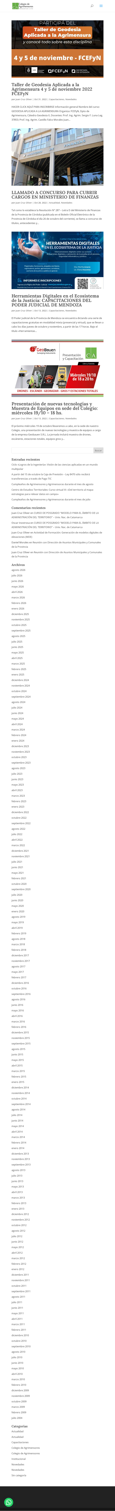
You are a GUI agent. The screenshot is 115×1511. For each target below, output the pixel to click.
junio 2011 (17, 1307)
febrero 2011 (19, 1329)
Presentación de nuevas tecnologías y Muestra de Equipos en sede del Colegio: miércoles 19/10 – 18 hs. (55, 408)
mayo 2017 (18, 972)
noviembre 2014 (21, 1093)
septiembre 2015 (21, 1043)
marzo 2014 (18, 1137)
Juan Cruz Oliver (24, 99)
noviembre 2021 (21, 856)
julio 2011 (17, 1302)
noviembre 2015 (21, 1038)
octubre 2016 (19, 988)
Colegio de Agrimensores (26, 1448)
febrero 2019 (19, 933)
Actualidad (54, 202)
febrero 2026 (19, 603)
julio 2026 (17, 575)
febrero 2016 (19, 1027)
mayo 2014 (18, 1126)
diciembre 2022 (20, 812)
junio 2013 (17, 1181)
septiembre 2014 (21, 1104)
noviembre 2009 (21, 1396)
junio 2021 (17, 867)
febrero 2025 (19, 669)
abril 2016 (17, 1016)
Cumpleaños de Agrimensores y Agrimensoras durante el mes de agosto (52, 484)
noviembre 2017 (21, 961)
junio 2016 (17, 1005)
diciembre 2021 (20, 850)
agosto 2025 (18, 636)
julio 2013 (17, 1175)
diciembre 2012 (20, 1214)
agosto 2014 (18, 1109)
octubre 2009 (19, 1401)
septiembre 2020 (21, 889)
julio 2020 (17, 894)
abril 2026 (17, 592)
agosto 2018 (18, 939)
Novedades (71, 99)
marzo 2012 (18, 1258)
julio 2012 (17, 1236)
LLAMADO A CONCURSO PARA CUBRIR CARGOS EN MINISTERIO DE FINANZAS (55, 195)
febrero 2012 (19, 1263)
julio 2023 (17, 773)
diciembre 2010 (20, 1335)
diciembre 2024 (20, 680)
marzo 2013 (18, 1197)
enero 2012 (18, 1269)
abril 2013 (17, 1192)
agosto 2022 (18, 828)
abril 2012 (17, 1252)
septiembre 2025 (21, 630)
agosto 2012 (18, 1230)
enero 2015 (18, 1082)
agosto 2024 (18, 702)
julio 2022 (17, 834)
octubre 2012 (19, 1225)
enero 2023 (18, 806)
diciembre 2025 (20, 614)
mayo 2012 (18, 1247)
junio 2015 (17, 1054)
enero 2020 (18, 911)
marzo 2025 (18, 663)
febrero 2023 (19, 801)
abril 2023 (17, 790)
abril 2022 (17, 839)
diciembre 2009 (20, 1390)
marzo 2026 (18, 597)
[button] (8, 1502)
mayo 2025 (18, 652)
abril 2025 (17, 658)
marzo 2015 (18, 1071)
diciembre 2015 (20, 1032)
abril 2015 (17, 1065)
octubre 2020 (19, 884)
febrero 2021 (19, 878)
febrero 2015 (19, 1076)
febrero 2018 (19, 950)
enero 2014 (18, 1148)
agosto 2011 (18, 1296)
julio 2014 (17, 1115)
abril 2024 (17, 724)
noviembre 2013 (21, 1159)
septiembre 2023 (21, 762)
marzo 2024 (18, 729)
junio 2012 (17, 1241)
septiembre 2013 (21, 1164)
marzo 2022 (18, 845)
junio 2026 (17, 581)
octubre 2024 (19, 691)
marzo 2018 (18, 944)
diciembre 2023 (20, 746)
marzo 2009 (18, 1407)
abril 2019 (17, 928)
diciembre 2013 (20, 1153)
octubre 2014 (19, 1098)
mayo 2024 (18, 718)
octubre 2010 (19, 1341)
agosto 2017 (18, 966)
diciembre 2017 (20, 955)
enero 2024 (18, 740)
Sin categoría (19, 1475)
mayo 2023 (18, 784)
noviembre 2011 (21, 1280)
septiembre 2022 (21, 823)
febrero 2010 (19, 1385)
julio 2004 (17, 1418)
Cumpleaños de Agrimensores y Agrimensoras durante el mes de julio (51, 499)
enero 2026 (18, 608)
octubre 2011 (19, 1285)
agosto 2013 (18, 1170)
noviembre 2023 (21, 751)
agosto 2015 (18, 1049)
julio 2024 (17, 707)
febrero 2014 (19, 1142)
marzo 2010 (18, 1379)
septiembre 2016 (21, 994)
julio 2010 (17, 1357)
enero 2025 (18, 674)
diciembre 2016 (20, 983)
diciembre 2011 (20, 1274)
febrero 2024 (19, 735)
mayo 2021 (18, 872)
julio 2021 (17, 861)
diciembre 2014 (20, 1087)
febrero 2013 (19, 1203)
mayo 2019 (18, 922)
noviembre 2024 (21, 685)
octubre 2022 (19, 817)
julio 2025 (17, 641)
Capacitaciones (56, 99)
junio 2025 (17, 647)
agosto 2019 (18, 916)
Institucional (19, 1459)
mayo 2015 (18, 1060)
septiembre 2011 (21, 1291)
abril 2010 (17, 1374)
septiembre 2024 (21, 696)
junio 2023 (17, 779)
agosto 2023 (18, 768)
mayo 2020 (18, 906)
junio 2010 (17, 1363)
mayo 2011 (18, 1313)
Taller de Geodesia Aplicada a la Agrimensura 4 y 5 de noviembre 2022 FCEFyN (52, 89)
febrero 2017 (19, 977)
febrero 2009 (19, 1412)
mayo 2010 (18, 1368)
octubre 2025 (19, 625)
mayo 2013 (18, 1186)
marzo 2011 (18, 1324)
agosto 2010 (18, 1351)
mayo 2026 (18, 586)
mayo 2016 (18, 1010)
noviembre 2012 (21, 1219)
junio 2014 (17, 1120)
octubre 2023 (19, 757)
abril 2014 (17, 1131)
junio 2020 (17, 900)
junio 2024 (17, 713)
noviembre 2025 (21, 619)
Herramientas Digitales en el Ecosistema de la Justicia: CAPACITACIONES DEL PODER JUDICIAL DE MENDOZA (55, 300)
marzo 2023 (18, 795)
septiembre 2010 (21, 1346)
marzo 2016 (18, 1021)
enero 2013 (18, 1208)
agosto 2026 (18, 570)
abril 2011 (17, 1319)
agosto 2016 (18, 999)
